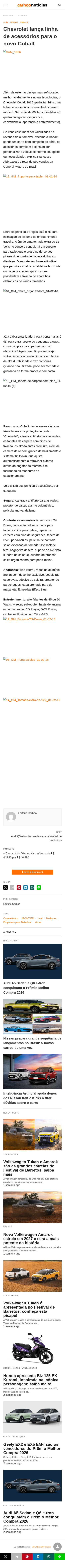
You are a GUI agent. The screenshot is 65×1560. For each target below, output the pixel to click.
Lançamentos (30, 1368)
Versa (38, 922)
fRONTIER (28, 918)
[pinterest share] (19, 887)
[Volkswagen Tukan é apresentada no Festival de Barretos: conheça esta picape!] (32, 1276)
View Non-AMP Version (41, 1547)
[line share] (39, 887)
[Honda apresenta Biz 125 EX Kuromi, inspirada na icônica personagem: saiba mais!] (32, 1348)
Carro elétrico (10, 918)
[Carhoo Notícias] (32, 5)
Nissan (14, 22)
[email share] (12, 887)
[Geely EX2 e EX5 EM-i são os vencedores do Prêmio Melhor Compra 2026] (32, 1417)
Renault (22, 15)
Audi (5, 22)
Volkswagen (10, 1154)
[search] (60, 5)
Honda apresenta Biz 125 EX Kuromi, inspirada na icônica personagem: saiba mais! (30, 1379)
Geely (6, 1437)
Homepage (8, 15)
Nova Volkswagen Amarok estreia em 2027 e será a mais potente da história (31, 1238)
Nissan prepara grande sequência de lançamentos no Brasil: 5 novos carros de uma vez (32, 1043)
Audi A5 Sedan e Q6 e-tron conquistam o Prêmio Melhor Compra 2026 (26, 987)
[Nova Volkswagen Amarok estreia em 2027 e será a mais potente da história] (32, 1207)
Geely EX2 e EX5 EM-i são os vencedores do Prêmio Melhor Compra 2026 (31, 1448)
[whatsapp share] (32, 887)
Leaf (40, 918)
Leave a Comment (32, 872)
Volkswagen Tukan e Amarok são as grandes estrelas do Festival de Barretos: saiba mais (30, 1168)
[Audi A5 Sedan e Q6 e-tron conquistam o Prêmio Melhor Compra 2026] (32, 961)
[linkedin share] (25, 887)
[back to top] (57, 1547)
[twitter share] (5, 887)
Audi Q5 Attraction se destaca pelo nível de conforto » (36, 838)
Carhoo (7, 1227)
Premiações (19, 1437)
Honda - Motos (11, 1368)
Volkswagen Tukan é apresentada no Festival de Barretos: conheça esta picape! (29, 1309)
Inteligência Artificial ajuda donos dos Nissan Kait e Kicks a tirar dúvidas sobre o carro (30, 1098)
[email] (16, 1556)
